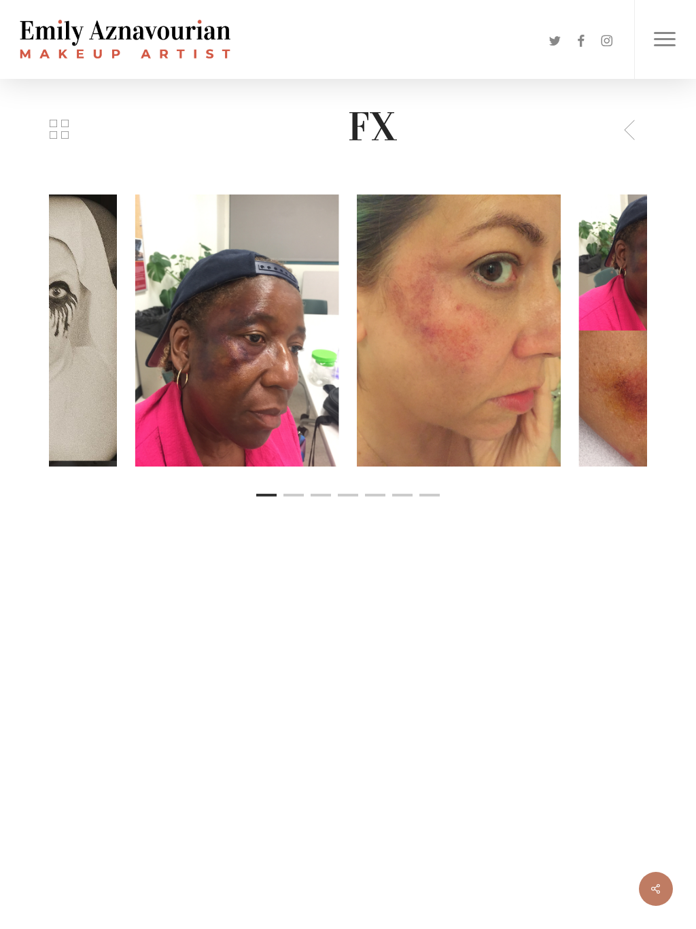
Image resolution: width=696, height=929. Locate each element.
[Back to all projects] (59, 129)
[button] (665, 39)
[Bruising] (459, 331)
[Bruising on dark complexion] (237, 331)
